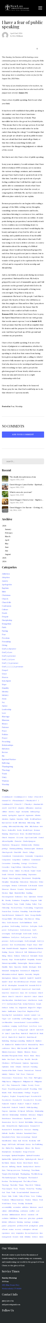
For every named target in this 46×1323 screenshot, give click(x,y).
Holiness (17, 956)
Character (18, 841)
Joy (3, 702)
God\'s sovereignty (16, 941)
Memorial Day (33, 1044)
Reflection (29, 1111)
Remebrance (6, 1118)
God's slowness (25, 930)
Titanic (21, 1185)
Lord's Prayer (23, 1026)
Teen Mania (35, 1170)
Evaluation (16, 900)
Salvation (5, 749)
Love (4, 713)
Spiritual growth (31, 1159)
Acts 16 (4, 808)
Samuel (34, 1137)
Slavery (37, 1148)
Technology (25, 1170)
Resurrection (6, 1122)
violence (35, 1237)
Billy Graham (34, 826)
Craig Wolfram (16, 867)
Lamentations (18, 1015)
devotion (5, 1215)
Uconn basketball (23, 1192)
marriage (27, 1222)
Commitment (6, 856)
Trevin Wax (30, 1189)
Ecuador (21, 889)
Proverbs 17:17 (17, 1100)
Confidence (26, 860)
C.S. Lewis (19, 837)
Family (21, 904)
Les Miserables (7, 1022)
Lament (26, 1015)
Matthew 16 (30, 1041)
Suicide (19, 1166)
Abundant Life (38, 804)
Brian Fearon (14, 834)
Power (37, 1085)
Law (9, 1019)
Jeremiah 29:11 (23, 985)
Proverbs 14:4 (6, 1100)
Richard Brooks (12, 1126)
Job (26, 993)
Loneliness (5, 1026)
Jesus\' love (15, 993)
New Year (20, 1059)
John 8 (40, 996)
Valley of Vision (24, 1196)
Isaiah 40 (23, 978)
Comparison (38, 856)
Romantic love (18, 1130)
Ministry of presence (9, 1052)
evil (37, 1215)
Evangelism (6, 624)
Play (8, 1085)
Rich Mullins (29, 1122)
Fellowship (5, 908)
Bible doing (31, 823)
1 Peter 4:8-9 (38, 797)
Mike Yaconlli (33, 1048)
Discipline (5, 882)
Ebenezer (5, 889)
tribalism (28, 1237)
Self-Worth (11, 1144)
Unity (4, 777)
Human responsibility (9, 963)
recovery (18, 1229)
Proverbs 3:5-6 (28, 1100)
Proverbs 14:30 (36, 1096)
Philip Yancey (6, 1081)
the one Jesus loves (31, 1233)
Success (5, 1166)
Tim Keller (14, 1185)
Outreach (26, 1067)
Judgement (22, 1008)
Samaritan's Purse (30, 1133)
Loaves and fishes (33, 1022)
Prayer (4, 738)
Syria (3, 1170)
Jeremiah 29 (6, 989)
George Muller (7, 919)
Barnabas (20, 819)
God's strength (17, 934)
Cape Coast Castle (31, 837)
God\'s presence (9, 656)
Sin (3, 756)
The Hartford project (9, 1178)
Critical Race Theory (29, 867)
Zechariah (28, 1203)
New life (27, 1059)
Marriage (6, 716)
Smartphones (6, 1152)
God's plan (33, 926)
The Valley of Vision (30, 1181)
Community (29, 856)
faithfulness (14, 1218)
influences (12, 1222)
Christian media (26, 845)
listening (20, 1222)
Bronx (22, 834)
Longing (14, 1026)
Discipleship (7, 620)
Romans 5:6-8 (7, 1130)
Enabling (29, 893)
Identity (5, 691)
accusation (17, 1207)
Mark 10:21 (24, 1033)
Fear (12, 406)
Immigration (14, 971)
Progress (35, 1093)
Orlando (18, 1067)
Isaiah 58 (38, 978)
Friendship (6, 641)
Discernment (26, 878)
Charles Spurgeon (29, 841)
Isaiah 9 (4, 982)
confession (24, 1211)
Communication (18, 856)
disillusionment (14, 1215)
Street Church (28, 1163)
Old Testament (16, 1063)
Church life (6, 602)
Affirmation (29, 808)
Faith (4, 627)
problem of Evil (22, 1226)
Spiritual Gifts (6, 1159)
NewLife (35, 1059)
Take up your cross (13, 1170)
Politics (5, 734)
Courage (24, 863)
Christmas (6, 595)
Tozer (16, 1189)
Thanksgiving (7, 766)
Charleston (5, 845)
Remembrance (17, 1118)
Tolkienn (37, 1185)
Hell (25, 952)
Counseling (16, 863)
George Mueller (35, 915)
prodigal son (33, 1226)
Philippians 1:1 (16, 1081)
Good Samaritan (19, 945)
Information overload (9, 974)
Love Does (33, 1026)
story (13, 1233)
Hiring (4, 956)
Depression (32, 874)
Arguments (29, 815)
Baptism (5, 588)
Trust (8, 1192)
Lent (41, 1019)
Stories (19, 1163)
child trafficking (13, 1211)
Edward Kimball (30, 889)
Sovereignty (6, 1155)
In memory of (25, 971)
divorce (23, 1215)
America (11, 812)
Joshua (11, 1008)
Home (41, 956)
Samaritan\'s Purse (8, 1137)
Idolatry (5, 695)
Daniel (33, 871)
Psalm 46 (15, 1107)
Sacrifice (12, 1133)
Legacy (35, 1019)
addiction (25, 1207)
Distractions (24, 882)
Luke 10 (32, 1030)
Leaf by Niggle (26, 1019)
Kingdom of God (33, 1011)
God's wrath (27, 934)
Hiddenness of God (34, 952)
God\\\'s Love (8, 659)
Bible (4, 591)
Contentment (35, 860)
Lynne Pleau (15, 1033)
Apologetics (7, 584)
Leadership (6, 709)
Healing (4, 952)
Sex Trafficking (37, 1144)
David (39, 871)
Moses (26, 1056)
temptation (20, 1233)
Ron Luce (27, 1130)
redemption (26, 1229)
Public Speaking (32, 1107)
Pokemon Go (15, 1085)
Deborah (11, 874)
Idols (39, 967)
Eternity (8, 900)
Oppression (34, 1063)
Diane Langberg (14, 878)
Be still (15, 823)
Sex (3, 1148)
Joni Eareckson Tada (14, 1004)
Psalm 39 (36, 1104)
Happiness (23, 948)
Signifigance (19, 1148)
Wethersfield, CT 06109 (11, 1288)
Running (35, 1130)
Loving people (23, 1030)
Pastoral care (29, 1070)
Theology (6, 770)
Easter (40, 886)
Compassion (6, 860)
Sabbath (5, 1133)
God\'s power (26, 937)
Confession (6, 606)
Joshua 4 (5, 1008)
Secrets (25, 1141)
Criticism (5, 871)
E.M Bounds (22, 886)
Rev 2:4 (14, 1122)
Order (12, 1067)
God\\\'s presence (10, 663)
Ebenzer (13, 889)
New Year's (11, 1059)
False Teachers (7, 904)
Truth (4, 774)
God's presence (13, 930)
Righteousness (24, 1126)
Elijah (11, 893)
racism (11, 1229)
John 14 (4, 996)
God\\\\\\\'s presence (12, 666)
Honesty (5, 959)
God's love (24, 926)
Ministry (20, 1052)
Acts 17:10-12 (12, 808)
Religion (40, 1115)
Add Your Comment (23, 434)
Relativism (23, 1115)
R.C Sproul (21, 1111)
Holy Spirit (6, 681)
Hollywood (25, 956)
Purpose (5, 1111)
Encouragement (7, 897)
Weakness (5, 1200)
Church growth (7, 852)
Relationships (7, 745)
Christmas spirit (29, 849)
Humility (5, 688)
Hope (4, 684)
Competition (16, 860)
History (10, 956)
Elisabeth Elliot (19, 893)
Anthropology (35, 812)
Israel (11, 982)
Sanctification (6, 1141)
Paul (17, 1074)
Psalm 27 (21, 1104)
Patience (5, 727)
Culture (5, 609)
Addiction (6, 574)
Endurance (18, 897)
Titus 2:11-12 (29, 1185)
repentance (6, 1233)
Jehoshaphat (12, 985)
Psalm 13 (13, 1104)
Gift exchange (18, 919)
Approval (21, 815)
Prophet (13, 1096)
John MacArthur (7, 1000)
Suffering (5, 763)
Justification (12, 1011)
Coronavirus (6, 863)
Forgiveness (38, 908)
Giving (4, 645)
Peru (25, 1078)
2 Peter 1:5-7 (18, 804)
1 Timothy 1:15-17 (31, 800)
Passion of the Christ (9, 1070)
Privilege (28, 1093)
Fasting (5, 631)
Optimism (5, 1067)
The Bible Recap (36, 1174)
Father (34, 904)
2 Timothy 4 (28, 804)
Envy (25, 897)
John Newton (32, 1000)
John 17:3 (11, 996)
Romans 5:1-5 (35, 1126)
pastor (4, 1226)
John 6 (35, 996)
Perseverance (7, 1078)
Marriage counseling (17, 1041)
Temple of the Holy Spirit (10, 1174)
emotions (31, 1215)
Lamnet (33, 1015)
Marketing (5, 1041)
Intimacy (15, 978)
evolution (5, 1218)
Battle (27, 819)
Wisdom (5, 781)
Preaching (6, 741)
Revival (21, 1122)
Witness (35, 1200)
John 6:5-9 (19, 996)
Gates (27, 915)
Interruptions (6, 978)
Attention (5, 819)
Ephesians (32, 897)
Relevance (32, 1115)
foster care (23, 1218)
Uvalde (15, 1196)
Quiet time (12, 1111)
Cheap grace (15, 845)
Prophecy (5, 1096)
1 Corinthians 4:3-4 (20, 797)
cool (37, 1211)
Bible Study (22, 823)
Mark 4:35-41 (12, 1037)
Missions (5, 720)
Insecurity (28, 974)
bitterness (33, 1207)
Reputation (28, 1118)
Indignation (35, 971)
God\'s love (15, 937)
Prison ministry (18, 1093)
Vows (33, 1196)
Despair (5, 616)
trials (21, 1237)
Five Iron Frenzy (16, 908)
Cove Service (33, 863)
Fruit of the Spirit (35, 911)
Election (5, 893)
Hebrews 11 (19, 952)
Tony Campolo (7, 1189)
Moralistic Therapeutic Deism (12, 1056)
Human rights (22, 963)
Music (32, 1056)
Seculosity (32, 1141)
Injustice (21, 974)
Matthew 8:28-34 (21, 1044)
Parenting (34, 1067)
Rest (34, 1118)
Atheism (37, 815)
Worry (14, 1203)
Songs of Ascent (28, 1152)
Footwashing (28, 908)
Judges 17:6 (32, 1008)
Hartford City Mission (35, 948)
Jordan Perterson (29, 1004)
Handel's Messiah (12, 948)
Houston (39, 959)
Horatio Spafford (20, 959)
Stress (36, 1163)
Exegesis (34, 900)
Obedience (5, 1063)
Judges (39, 1008)
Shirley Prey (10, 1148)
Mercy (13, 1048)
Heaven (5, 677)
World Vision (6, 1203)
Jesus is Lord (26, 989)
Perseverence (18, 1078)
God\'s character (9, 649)
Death (4, 613)
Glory (4, 922)
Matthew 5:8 (9, 1044)
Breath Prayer (27, 830)
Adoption (6, 577)
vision (41, 1237)
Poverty (30, 1085)
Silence (27, 1148)
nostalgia (35, 1222)
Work (41, 1200)
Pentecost (29, 1074)
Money (5, 724)
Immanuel (5, 971)
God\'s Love (7, 652)
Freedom (5, 638)
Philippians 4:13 (28, 1081)
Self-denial (20, 1144)
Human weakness (35, 963)
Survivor (38, 1166)
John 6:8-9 (27, 996)
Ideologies (32, 967)
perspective (12, 1226)
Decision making (21, 874)
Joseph (38, 1004)
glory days (31, 1218)
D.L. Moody (25, 871)
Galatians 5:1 (19, 915)
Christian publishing (16, 849)
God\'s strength (30, 941)
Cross (11, 871)
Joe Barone (33, 993)
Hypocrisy (17, 967)
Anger (18, 812)
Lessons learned (19, 1022)
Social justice (17, 1152)
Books (19, 830)
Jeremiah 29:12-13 (35, 985)
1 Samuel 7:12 (6, 800)
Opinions (25, 1063)
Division (14, 886)
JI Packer (33, 982)
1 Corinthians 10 (7, 797)
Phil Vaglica (38, 1078)
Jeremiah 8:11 (16, 989)
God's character (12, 922)
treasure (16, 1237)
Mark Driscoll (31, 1037)
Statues (13, 1163)
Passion (20, 1070)
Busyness (11, 837)
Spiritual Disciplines (18, 1155)
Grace (4, 674)
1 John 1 (30, 797)
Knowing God (7, 1015)
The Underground (15, 1181)
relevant (35, 1229)
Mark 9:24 (22, 1037)
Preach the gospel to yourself (18, 1089)
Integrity (36, 974)
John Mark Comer (20, 1000)
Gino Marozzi (29, 919)
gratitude (40, 1218)
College (31, 852)
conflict (32, 1211)
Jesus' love (5, 993)
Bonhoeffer (12, 830)
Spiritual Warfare (9, 759)
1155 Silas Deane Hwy (10, 1285)
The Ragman (22, 1178)
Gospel (5, 670)
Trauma (22, 1189)
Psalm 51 (22, 1107)
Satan (15, 1141)
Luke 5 (7, 1033)
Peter (30, 1078)
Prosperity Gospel (23, 1096)
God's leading (15, 926)
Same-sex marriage (23, 1137)
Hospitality (31, 959)
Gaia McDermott (8, 915)
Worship (18, 406)
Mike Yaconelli (22, 1048)
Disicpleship (14, 882)
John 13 (40, 993)
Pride (10, 1093)
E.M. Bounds (32, 886)
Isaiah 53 (30, 978)
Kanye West (21, 1011)
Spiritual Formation (33, 1155)
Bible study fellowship (16, 826)
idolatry (4, 1222)
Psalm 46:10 (6, 1107)
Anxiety (5, 581)
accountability (7, 1207)
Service (5, 752)
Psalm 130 (5, 1104)
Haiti (3, 948)
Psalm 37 (28, 1104)
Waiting (39, 1196)
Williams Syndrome (17, 1200)
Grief (40, 945)
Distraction (34, 882)
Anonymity (25, 812)
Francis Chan (6, 911)
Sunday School (28, 1166)
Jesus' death (36, 989)
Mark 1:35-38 (33, 1033)
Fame (16, 904)
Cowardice (5, 867)
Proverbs (38, 1100)
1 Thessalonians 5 (18, 800)
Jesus (4, 699)
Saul (19, 1141)
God (11, 945)
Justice (5, 706)
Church (5, 599)
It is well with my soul (21, 982)
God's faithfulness (26, 922)
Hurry (11, 967)
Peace (4, 731)
